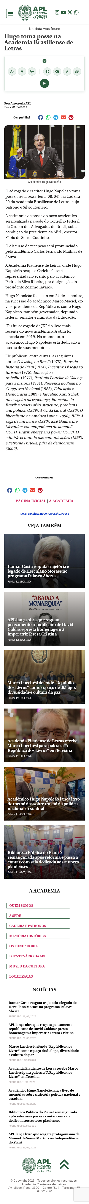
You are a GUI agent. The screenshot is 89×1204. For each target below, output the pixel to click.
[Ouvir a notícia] (44, 83)
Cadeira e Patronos (27, 926)
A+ (32, 71)
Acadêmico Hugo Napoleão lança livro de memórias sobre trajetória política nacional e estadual (44, 1094)
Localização (21, 976)
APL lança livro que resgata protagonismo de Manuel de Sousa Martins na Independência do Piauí (44, 1138)
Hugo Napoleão (50, 513)
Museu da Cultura (27, 966)
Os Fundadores (23, 946)
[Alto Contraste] (47, 71)
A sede (15, 916)
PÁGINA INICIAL (31, 501)
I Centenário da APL (27, 956)
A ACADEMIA (61, 501)
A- (12, 71)
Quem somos (21, 905)
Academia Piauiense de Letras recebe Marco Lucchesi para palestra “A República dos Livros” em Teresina (43, 1072)
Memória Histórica (27, 936)
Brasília (33, 513)
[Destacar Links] (77, 71)
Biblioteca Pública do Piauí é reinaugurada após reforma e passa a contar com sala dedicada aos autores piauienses (43, 1116)
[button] (10, 13)
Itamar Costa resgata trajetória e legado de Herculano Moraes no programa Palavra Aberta (42, 1007)
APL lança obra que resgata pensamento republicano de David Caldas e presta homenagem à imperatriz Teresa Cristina (41, 1029)
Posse (65, 513)
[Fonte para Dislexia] (67, 71)
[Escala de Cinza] (57, 71)
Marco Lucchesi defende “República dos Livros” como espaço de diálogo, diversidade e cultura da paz (44, 1050)
